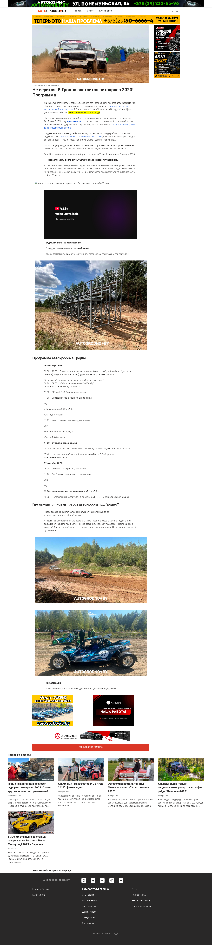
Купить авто (105, 10)
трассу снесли (74, 121)
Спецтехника (88, 923)
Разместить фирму (141, 906)
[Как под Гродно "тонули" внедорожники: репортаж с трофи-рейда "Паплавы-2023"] (181, 769)
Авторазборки (89, 906)
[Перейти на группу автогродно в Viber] (111, 880)
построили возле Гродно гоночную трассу (81, 136)
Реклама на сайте (141, 900)
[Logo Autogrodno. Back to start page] (52, 11)
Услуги (90, 10)
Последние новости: (19, 754)
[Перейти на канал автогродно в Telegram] (93, 880)
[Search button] (171, 10)
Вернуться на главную (91, 747)
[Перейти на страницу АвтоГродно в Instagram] (83, 880)
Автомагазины (89, 900)
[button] (172, 10)
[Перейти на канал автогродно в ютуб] (121, 880)
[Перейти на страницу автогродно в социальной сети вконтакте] (102, 880)
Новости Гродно (40, 889)
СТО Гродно (88, 894)
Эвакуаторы (88, 917)
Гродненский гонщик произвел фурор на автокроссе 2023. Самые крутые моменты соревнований (29, 787)
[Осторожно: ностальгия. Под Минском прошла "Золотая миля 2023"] (131, 769)
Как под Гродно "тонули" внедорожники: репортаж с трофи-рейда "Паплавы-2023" (180, 787)
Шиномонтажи (89, 911)
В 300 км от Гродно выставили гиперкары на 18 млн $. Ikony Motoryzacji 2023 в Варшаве (27, 840)
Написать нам (139, 894)
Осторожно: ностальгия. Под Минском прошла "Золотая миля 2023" (128, 787)
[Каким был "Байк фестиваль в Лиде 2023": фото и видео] (81, 769)
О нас (134, 889)
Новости (77, 10)
